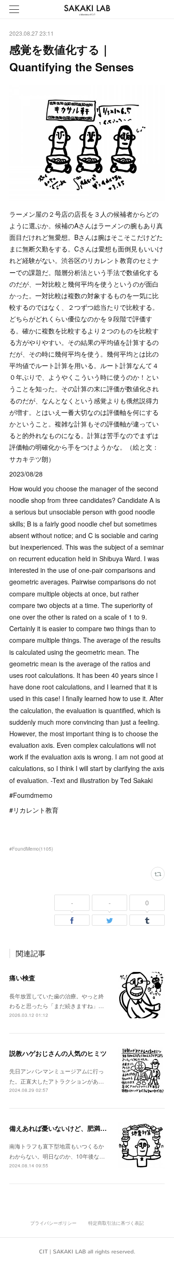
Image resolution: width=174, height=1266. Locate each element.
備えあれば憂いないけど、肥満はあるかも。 (74, 1128)
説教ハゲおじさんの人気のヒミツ (58, 1053)
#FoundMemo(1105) (31, 849)
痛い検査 (22, 977)
